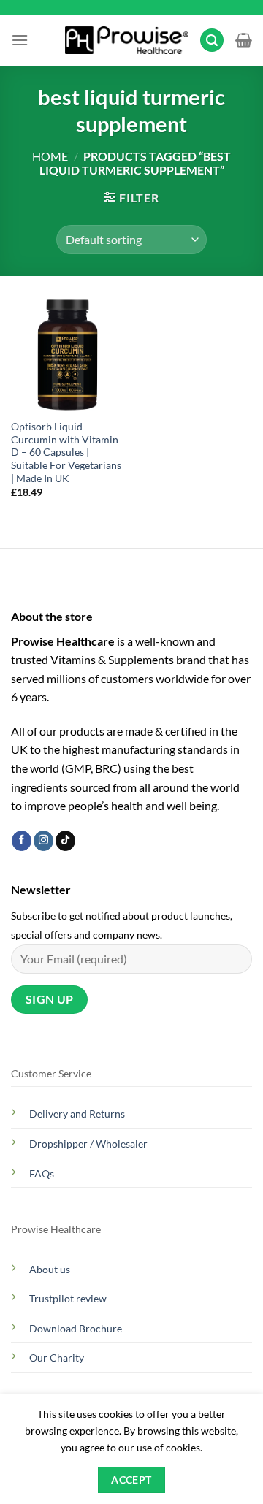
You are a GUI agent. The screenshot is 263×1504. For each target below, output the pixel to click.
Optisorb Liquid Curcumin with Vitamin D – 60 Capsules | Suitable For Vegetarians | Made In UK (66, 452)
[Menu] (19, 40)
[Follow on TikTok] (65, 841)
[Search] (212, 40)
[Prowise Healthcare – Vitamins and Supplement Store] (126, 40)
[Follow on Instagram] (43, 841)
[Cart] (243, 40)
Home (50, 156)
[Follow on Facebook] (21, 841)
